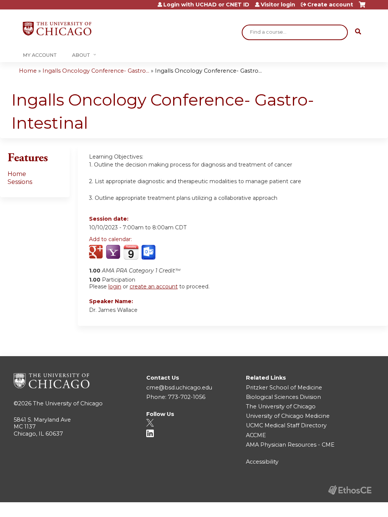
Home (28, 70)
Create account (330, 4)
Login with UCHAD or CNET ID (206, 4)
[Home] (57, 28)
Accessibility (262, 461)
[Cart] (362, 7)
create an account (154, 286)
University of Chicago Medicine (288, 416)
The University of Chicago (68, 403)
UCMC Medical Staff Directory (286, 425)
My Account (40, 55)
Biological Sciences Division (283, 397)
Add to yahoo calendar (114, 252)
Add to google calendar (97, 252)
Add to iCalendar (131, 252)
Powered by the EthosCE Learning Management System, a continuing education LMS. (350, 489)
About (81, 55)
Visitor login (278, 4)
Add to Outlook (149, 252)
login (114, 286)
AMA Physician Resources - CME (290, 444)
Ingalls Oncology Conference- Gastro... (95, 70)
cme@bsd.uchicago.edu (179, 387)
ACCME (256, 435)
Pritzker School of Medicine (284, 387)
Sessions (20, 181)
